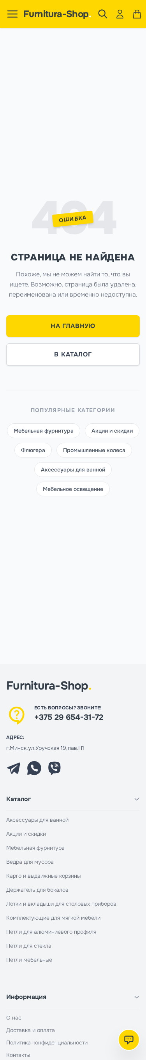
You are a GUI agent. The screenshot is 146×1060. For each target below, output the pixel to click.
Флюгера (33, 450)
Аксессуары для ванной (73, 469)
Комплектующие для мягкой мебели (53, 917)
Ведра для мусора (30, 861)
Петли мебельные (29, 959)
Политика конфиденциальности (47, 1042)
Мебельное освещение (73, 488)
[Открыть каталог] (12, 14)
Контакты (18, 1054)
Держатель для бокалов (37, 889)
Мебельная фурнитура (44, 430)
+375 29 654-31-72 (68, 717)
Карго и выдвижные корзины (43, 875)
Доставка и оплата (30, 1030)
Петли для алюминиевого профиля (51, 931)
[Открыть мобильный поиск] (102, 14)
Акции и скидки (112, 430)
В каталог (72, 354)
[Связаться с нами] (129, 1040)
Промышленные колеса (94, 450)
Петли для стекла (28, 945)
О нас (13, 1017)
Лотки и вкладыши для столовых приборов (61, 903)
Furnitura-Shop (57, 14)
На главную (73, 326)
